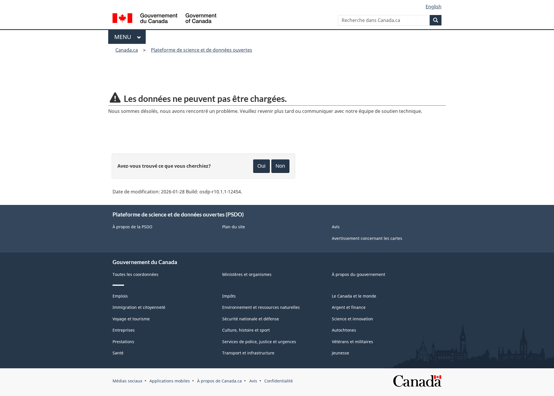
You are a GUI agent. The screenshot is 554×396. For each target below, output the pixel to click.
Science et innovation (352, 319)
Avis (336, 226)
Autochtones (344, 330)
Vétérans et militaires (352, 341)
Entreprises (124, 330)
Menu (124, 37)
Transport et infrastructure (248, 353)
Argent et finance (349, 307)
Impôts (229, 296)
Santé (118, 353)
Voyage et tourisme (131, 319)
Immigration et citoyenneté (139, 307)
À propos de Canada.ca (219, 381)
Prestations (123, 341)
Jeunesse (340, 353)
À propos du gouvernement (358, 274)
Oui (261, 166)
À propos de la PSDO (132, 226)
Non (280, 166)
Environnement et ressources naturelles (261, 307)
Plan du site (233, 226)
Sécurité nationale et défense (250, 319)
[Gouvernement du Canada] (164, 19)
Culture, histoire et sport (246, 330)
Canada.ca (126, 50)
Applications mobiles (169, 381)
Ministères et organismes (247, 274)
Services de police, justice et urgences (259, 341)
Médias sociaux (127, 381)
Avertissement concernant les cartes (367, 238)
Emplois (120, 296)
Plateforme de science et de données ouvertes (201, 50)
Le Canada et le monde (354, 296)
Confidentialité (278, 381)
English (433, 6)
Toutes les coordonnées (135, 274)
